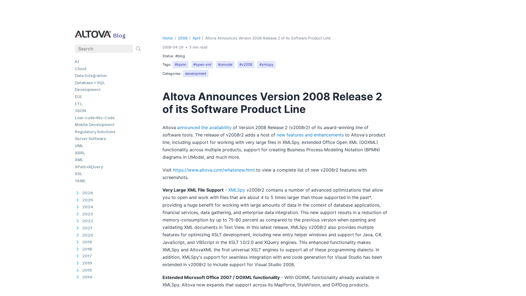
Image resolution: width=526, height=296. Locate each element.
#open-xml (202, 64)
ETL (79, 103)
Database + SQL (90, 82)
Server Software (90, 138)
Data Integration (91, 75)
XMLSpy (236, 190)
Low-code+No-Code (95, 117)
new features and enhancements (310, 135)
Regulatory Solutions (95, 131)
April (196, 38)
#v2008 (245, 64)
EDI (78, 96)
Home (167, 38)
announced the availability (204, 127)
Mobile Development (95, 124)
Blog (119, 35)
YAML (80, 180)
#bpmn (180, 64)
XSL (78, 173)
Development (88, 89)
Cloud (80, 68)
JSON (80, 110)
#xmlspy (266, 64)
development (195, 74)
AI (77, 61)
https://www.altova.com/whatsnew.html (214, 170)
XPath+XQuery (89, 166)
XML (79, 159)
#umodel (225, 64)
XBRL (80, 152)
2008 (182, 38)
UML (79, 145)
